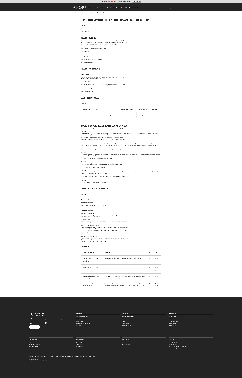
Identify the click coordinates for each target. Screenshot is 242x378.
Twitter (46, 319)
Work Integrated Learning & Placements (178, 346)
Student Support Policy (174, 316)
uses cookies (110, 1)
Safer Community (173, 323)
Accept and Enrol (80, 339)
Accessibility (63, 356)
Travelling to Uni (79, 346)
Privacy (69, 356)
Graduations (78, 320)
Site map (56, 356)
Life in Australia (125, 339)
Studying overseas (173, 344)
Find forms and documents (82, 318)
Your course (103, 7)
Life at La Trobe (79, 342)
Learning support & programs (129, 327)
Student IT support (173, 320)
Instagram (46, 323)
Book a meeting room (34, 346)
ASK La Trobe (172, 318)
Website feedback (32, 361)
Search (170, 7)
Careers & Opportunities (127, 7)
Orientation (78, 341)
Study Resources (111, 7)
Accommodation (79, 344)
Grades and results (126, 323)
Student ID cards (79, 321)
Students (73, 12)
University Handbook (127, 325)
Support (118, 7)
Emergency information (34, 356)
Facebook (31, 319)
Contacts (51, 356)
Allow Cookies (136, 1)
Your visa (124, 342)
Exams (123, 321)
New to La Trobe (91, 7)
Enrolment (124, 318)
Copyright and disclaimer (78, 356)
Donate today (34, 327)
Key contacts (79, 325)
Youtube (61, 319)
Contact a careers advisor (175, 341)
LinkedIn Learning (173, 348)
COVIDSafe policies (90, 356)
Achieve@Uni (32, 341)
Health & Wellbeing (173, 321)
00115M (71, 362)
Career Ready (172, 339)
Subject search (87, 12)
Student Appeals (172, 327)
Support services (126, 344)
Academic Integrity (33, 339)
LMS (30, 342)
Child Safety (44, 356)
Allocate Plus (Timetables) (128, 316)
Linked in (31, 323)
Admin (97, 7)
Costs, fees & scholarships (82, 316)
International (137, 7)
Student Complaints (173, 325)
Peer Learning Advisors (34, 344)
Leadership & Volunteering (175, 342)
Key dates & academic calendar (83, 323)
